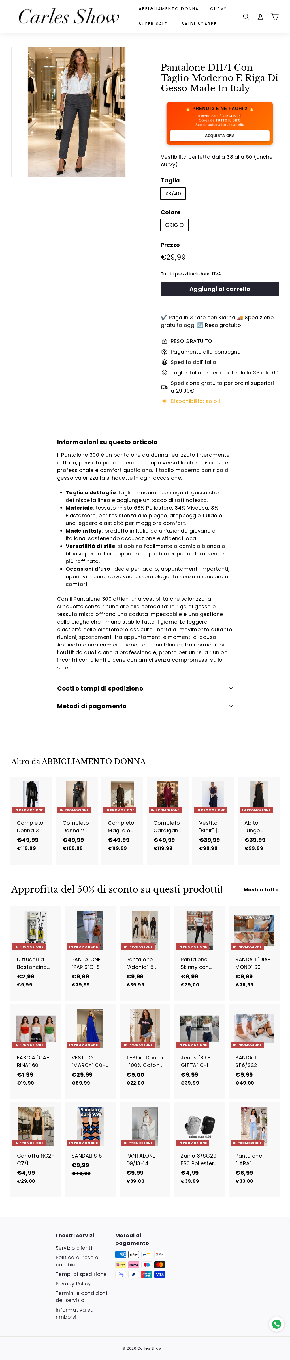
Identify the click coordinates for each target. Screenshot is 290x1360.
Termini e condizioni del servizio (81, 1297)
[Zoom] (77, 112)
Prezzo (170, 245)
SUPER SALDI (154, 24)
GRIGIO (174, 225)
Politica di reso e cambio (77, 1261)
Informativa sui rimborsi (75, 1314)
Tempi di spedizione (81, 1274)
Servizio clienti (74, 1248)
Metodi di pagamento (92, 706)
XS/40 (173, 193)
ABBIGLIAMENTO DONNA (169, 9)
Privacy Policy (73, 1283)
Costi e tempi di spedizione (100, 688)
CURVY (218, 9)
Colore (171, 212)
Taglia (170, 180)
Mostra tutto (261, 889)
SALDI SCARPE (199, 24)
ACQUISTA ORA (219, 135)
